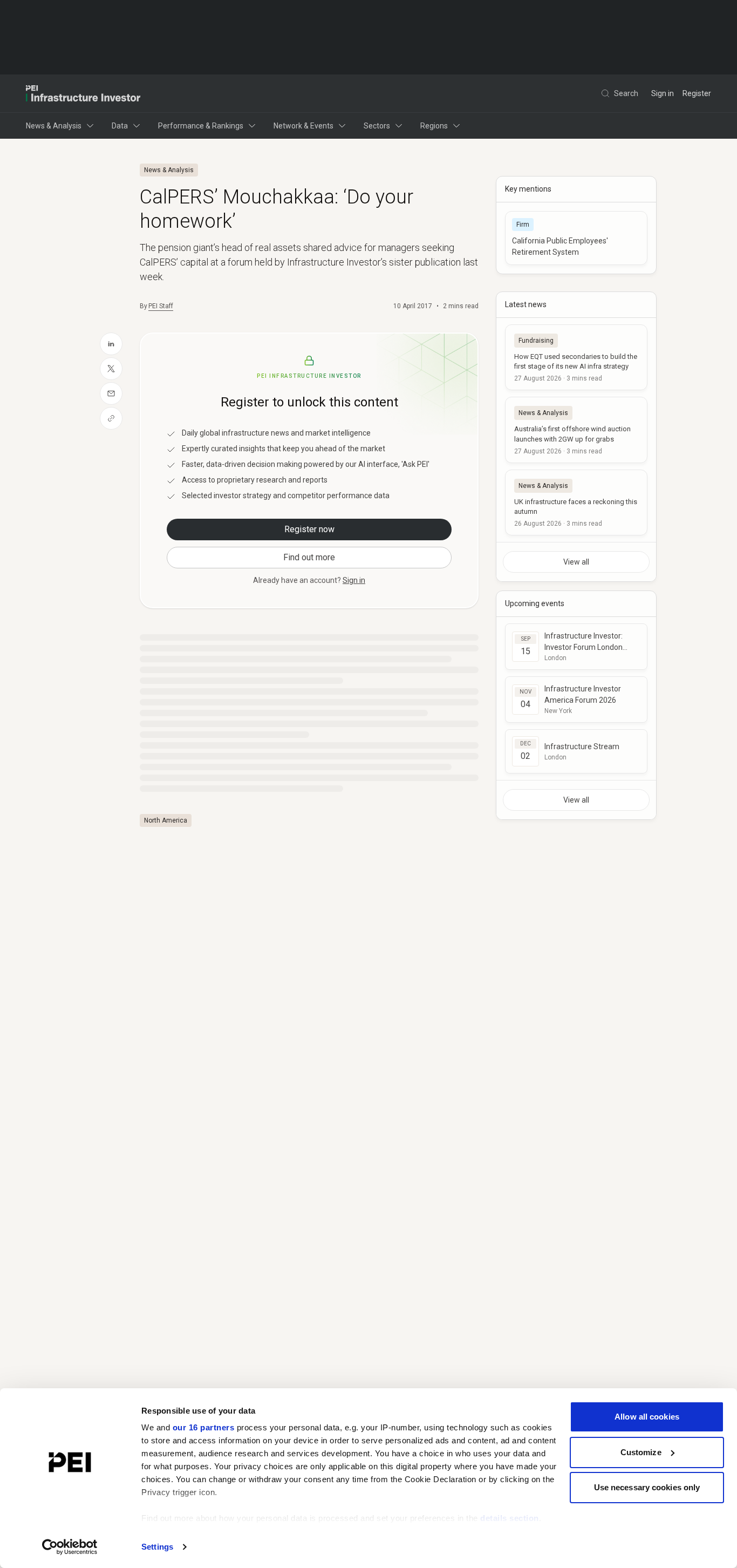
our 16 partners (204, 1427)
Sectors (377, 125)
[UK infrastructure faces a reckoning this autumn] (576, 502)
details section (509, 1518)
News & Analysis (53, 125)
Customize (640, 1452)
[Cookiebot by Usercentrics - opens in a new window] (70, 1547)
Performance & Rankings (200, 125)
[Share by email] (111, 393)
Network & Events (303, 125)
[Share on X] (111, 368)
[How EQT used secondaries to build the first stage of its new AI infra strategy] (576, 357)
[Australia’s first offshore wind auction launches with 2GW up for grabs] (576, 429)
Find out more (309, 557)
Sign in (662, 93)
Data (120, 125)
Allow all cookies (647, 1416)
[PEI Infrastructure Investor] (83, 93)
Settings (157, 1546)
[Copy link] (111, 418)
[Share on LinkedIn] (111, 343)
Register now (309, 529)
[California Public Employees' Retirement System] (576, 238)
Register (697, 93)
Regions (434, 125)
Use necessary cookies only (647, 1487)
